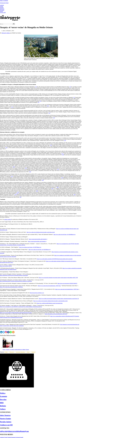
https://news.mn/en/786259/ (6, 265)
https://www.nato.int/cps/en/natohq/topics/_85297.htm (66, 289)
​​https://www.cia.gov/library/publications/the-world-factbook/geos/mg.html (16, 312)
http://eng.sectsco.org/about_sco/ (37, 292)
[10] (48, 105)
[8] (40, 101)
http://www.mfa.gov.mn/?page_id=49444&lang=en (64, 234)
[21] (26, 168)
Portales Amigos (5, 422)
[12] (49, 113)
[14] (65, 140)
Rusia (28, 352)
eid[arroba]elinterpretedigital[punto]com (14, 431)
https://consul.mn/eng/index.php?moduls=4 (37, 241)
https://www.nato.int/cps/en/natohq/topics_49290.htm (11, 287)
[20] (14, 166)
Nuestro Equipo (5, 418)
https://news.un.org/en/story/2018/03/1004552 (67, 283)
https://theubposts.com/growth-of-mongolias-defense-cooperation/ (14, 275)
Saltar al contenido (4, 0)
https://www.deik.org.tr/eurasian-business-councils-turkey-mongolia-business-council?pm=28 (59, 298)
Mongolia (12, 352)
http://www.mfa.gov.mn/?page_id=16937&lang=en (30, 247)
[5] (70, 86)
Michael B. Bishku (6, 33)
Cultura (2, 409)
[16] (6, 147)
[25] (62, 177)
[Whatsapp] (10, 332)
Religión (3, 406)
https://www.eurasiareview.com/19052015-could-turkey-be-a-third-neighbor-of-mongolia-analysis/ (21, 306)
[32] (17, 193)
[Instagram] (6, 332)
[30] (37, 191)
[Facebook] (8, 332)
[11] (12, 107)
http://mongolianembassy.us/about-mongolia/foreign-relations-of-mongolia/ (16, 281)
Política (2, 393)
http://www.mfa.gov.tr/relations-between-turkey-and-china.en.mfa (41, 232)
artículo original (7, 219)
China (6, 352)
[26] (43, 180)
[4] (36, 86)
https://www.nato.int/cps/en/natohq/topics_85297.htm (49, 285)
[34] (74, 194)
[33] (15, 194)
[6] (74, 97)
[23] (30, 171)
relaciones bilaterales (20, 352)
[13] (54, 117)
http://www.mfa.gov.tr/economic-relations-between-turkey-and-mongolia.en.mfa (50, 300)
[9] (38, 102)
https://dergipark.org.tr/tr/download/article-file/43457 (56, 313)
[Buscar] (14, 24)
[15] (51, 145)
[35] (20, 197)
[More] (13, 332)
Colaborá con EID (6, 425)
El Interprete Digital (4, 2)
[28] (57, 187)
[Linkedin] (1, 332)
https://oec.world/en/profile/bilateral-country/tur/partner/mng (49, 303)
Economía (3, 396)
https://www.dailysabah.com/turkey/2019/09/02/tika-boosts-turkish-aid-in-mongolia (54, 258)
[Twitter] (3, 332)
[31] (18, 192)
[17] (62, 153)
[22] (58, 169)
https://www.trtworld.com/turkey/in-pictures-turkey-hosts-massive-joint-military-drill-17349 (58, 277)
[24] (12, 176)
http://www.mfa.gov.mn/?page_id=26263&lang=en (39, 249)
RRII (2, 403)
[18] (63, 154)
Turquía (33, 352)
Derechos (3, 399)
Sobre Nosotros (5, 415)
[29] (52, 188)
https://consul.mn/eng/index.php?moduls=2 (38, 239)
